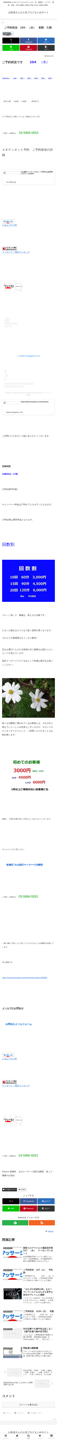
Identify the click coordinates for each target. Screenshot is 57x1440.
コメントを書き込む (28, 1404)
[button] (46, 48)
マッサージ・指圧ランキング (16, 252)
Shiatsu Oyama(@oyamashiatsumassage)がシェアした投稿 (28, 394)
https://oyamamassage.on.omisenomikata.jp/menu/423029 (24, 978)
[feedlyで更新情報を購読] (15, 1222)
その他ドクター (10, 1189)
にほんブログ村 (9, 225)
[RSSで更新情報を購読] (42, 1222)
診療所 (23, 1189)
